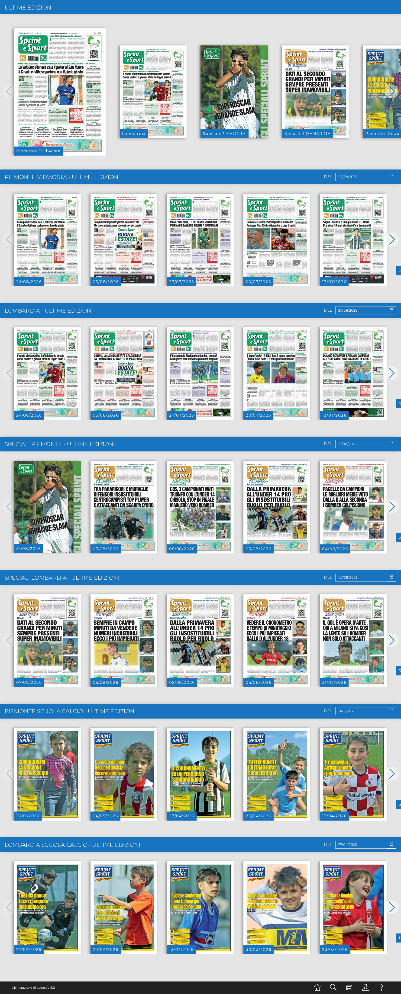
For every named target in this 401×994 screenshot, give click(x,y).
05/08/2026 (258, 549)
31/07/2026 (334, 682)
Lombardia (134, 133)
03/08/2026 (106, 282)
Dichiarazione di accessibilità (33, 987)
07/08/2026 (105, 549)
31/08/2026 (28, 549)
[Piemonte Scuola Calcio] (47, 774)
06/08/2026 (182, 549)
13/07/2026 (334, 282)
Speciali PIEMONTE (224, 133)
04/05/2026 (105, 816)
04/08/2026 (335, 549)
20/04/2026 (258, 816)
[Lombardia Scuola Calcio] (47, 907)
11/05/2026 (27, 816)
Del (328, 177)
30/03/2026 (258, 949)
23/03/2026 (334, 949)
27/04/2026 (181, 816)
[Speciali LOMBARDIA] (315, 91)
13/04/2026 (334, 816)
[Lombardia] (153, 91)
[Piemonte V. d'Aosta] (60, 91)
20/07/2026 (258, 282)
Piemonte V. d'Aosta (38, 151)
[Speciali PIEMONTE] (234, 91)
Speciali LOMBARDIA (307, 133)
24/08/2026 (29, 282)
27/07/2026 (181, 282)
